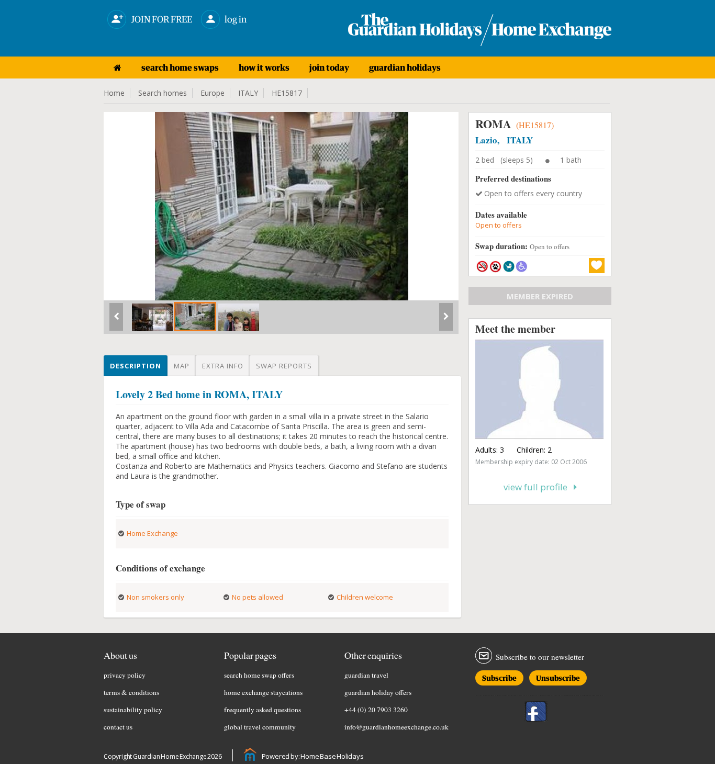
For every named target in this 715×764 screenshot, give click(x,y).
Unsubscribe (558, 676)
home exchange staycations (263, 692)
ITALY (248, 93)
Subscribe (499, 676)
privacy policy (125, 675)
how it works (264, 67)
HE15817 (287, 93)
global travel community (260, 727)
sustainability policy (133, 709)
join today (329, 67)
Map (181, 365)
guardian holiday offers (377, 692)
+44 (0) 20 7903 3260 (376, 709)
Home (114, 93)
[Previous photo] (116, 321)
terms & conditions (131, 692)
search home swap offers (259, 675)
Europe (212, 93)
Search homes (162, 93)
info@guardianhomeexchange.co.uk (396, 727)
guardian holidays (405, 67)
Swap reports (284, 365)
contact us (118, 727)
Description (135, 365)
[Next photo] (446, 321)
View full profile (539, 487)
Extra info (222, 365)
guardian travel (366, 675)
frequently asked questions (262, 709)
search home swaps (180, 67)
